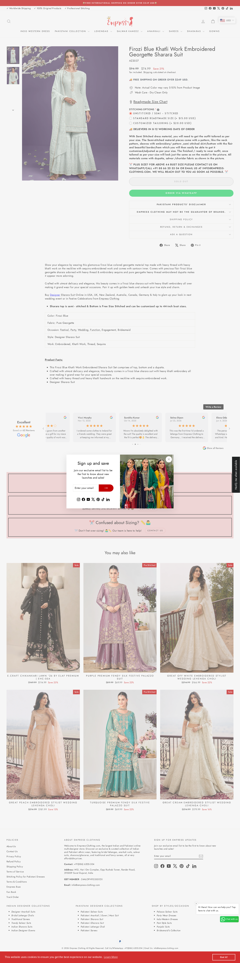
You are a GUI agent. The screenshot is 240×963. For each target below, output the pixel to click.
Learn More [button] (111, 957)
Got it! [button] (224, 957)
